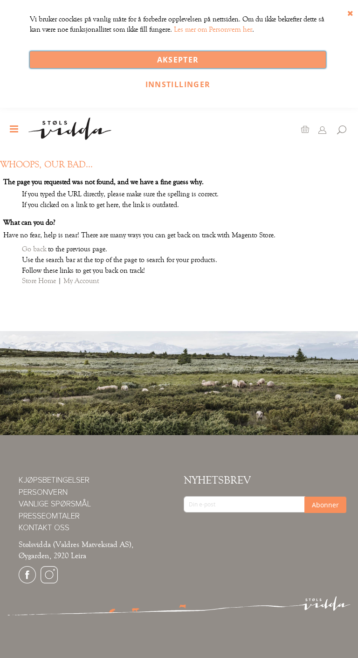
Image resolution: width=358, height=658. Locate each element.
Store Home (39, 281)
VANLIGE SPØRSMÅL (55, 504)
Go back (34, 249)
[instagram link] (49, 581)
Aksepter (178, 60)
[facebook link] (27, 581)
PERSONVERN (43, 493)
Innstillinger (178, 84)
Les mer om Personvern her (213, 29)
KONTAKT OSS (44, 528)
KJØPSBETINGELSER (54, 481)
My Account (81, 281)
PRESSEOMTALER (49, 516)
